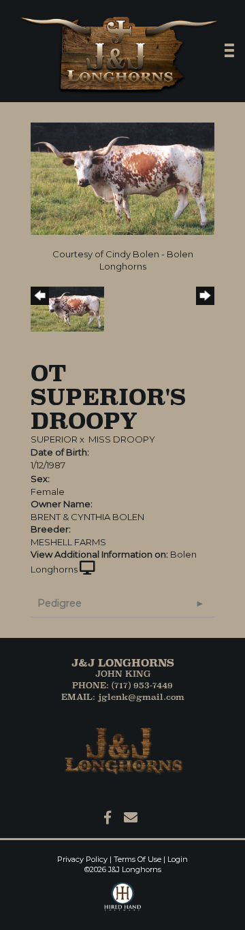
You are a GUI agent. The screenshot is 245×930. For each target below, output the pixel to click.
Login (177, 859)
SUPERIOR (54, 439)
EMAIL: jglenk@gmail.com (122, 697)
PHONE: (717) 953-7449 (122, 685)
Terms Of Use (137, 859)
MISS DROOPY (121, 439)
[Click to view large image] (122, 177)
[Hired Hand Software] (123, 902)
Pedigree (59, 603)
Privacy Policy (82, 859)
